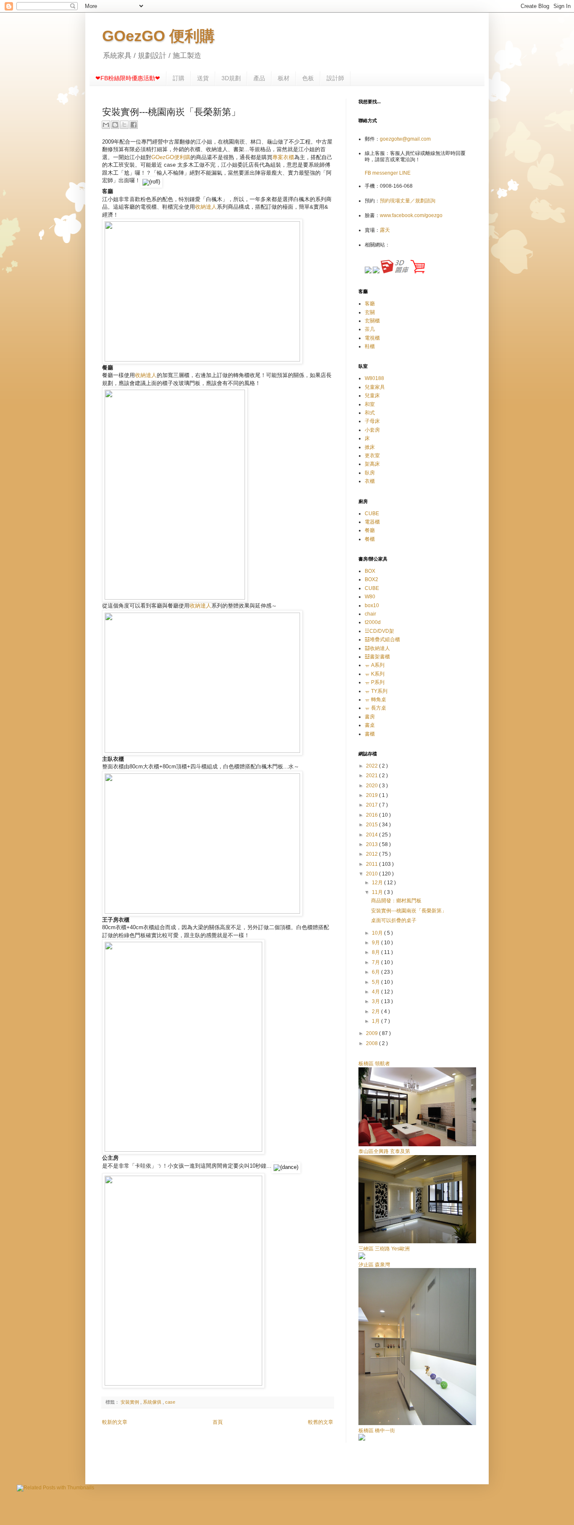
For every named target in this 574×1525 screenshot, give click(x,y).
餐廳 (370, 530)
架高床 (372, 464)
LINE (405, 173)
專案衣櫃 (283, 157)
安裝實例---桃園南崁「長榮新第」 (409, 911)
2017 (372, 805)
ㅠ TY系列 (376, 691)
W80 (370, 597)
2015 (372, 825)
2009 (372, 1033)
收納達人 (206, 207)
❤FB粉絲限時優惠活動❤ (127, 78)
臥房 (370, 473)
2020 (372, 786)
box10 (372, 605)
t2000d (373, 622)
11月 (378, 892)
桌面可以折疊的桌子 (393, 920)
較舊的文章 (320, 1422)
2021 (372, 775)
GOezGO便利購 (170, 157)
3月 (376, 1001)
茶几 (370, 329)
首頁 (218, 1422)
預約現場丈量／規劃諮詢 (407, 201)
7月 (376, 962)
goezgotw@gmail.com (405, 139)
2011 (372, 864)
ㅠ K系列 (374, 674)
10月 (378, 933)
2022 (372, 766)
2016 (372, 815)
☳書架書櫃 (377, 657)
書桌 (370, 725)
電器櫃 (372, 522)
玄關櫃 (372, 321)
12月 (378, 883)
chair (370, 614)
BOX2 (371, 579)
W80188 (374, 378)
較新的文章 (114, 1422)
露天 (385, 230)
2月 (376, 1011)
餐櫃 (370, 539)
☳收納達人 (377, 648)
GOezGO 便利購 (158, 36)
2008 (372, 1043)
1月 (376, 1021)
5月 (376, 982)
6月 (376, 972)
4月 (376, 992)
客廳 (370, 304)
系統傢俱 (153, 1401)
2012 (372, 854)
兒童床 (372, 395)
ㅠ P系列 (374, 682)
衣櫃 (370, 481)
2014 (372, 835)
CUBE (372, 513)
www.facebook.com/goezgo (411, 215)
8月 (376, 952)
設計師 (335, 78)
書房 (370, 717)
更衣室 (372, 456)
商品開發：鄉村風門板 (396, 901)
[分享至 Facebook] (133, 125)
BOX (370, 571)
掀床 (370, 447)
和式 (370, 413)
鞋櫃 (370, 346)
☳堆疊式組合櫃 (382, 639)
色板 (308, 78)
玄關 (370, 312)
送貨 (203, 78)
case (170, 1401)
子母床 (372, 421)
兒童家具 (375, 387)
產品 (259, 78)
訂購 (178, 78)
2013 (372, 844)
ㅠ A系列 (374, 665)
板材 (284, 78)
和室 (370, 404)
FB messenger (382, 173)
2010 (372, 874)
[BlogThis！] (115, 125)
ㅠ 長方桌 (375, 708)
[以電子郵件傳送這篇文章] (106, 125)
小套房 (372, 430)
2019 (372, 795)
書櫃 (370, 734)
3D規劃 (231, 78)
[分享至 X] (124, 125)
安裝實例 (130, 1401)
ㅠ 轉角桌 (375, 699)
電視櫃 (372, 338)
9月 (376, 943)
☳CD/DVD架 (379, 631)
